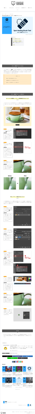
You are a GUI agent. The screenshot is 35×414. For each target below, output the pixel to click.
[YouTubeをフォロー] (13, 350)
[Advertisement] (17, 51)
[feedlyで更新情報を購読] (15, 350)
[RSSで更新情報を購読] (22, 361)
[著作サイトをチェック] (10, 350)
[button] (23, 358)
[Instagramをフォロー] (12, 350)
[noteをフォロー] (14, 350)
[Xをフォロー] (11, 350)
